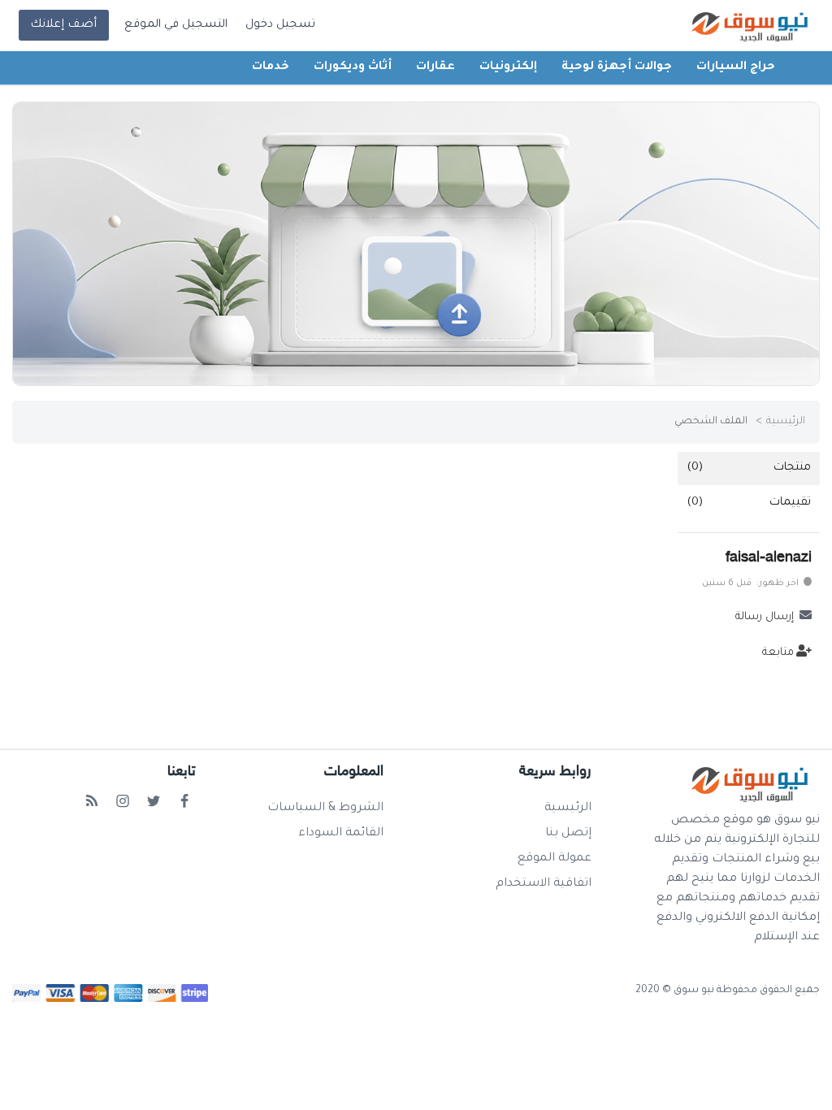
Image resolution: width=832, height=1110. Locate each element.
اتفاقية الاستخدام (544, 884)
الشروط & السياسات (325, 808)
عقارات (435, 67)
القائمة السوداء (341, 833)
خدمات (270, 67)
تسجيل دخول (280, 25)
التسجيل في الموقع (176, 25)
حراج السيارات (735, 67)
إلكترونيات (508, 67)
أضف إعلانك (63, 25)
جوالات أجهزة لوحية (616, 67)
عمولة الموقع (555, 858)
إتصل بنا (568, 833)
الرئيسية (785, 421)
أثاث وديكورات (353, 67)
